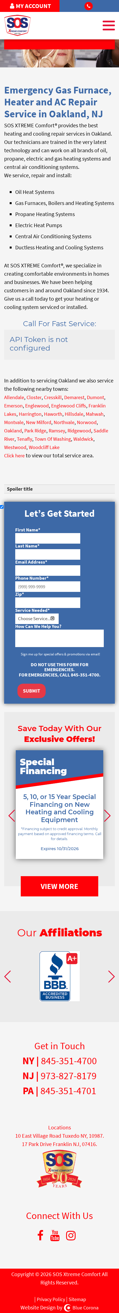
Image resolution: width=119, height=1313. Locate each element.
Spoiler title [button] (20, 489)
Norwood (87, 422)
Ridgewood (79, 430)
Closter (34, 397)
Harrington (30, 414)
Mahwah (95, 414)
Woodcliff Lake (44, 447)
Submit (31, 691)
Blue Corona (86, 1307)
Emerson (13, 405)
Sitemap (77, 1299)
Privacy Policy (51, 1299)
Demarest (74, 397)
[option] (59, 813)
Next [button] (106, 815)
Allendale (14, 397)
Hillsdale (74, 414)
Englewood (37, 405)
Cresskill (53, 397)
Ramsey (57, 430)
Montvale (14, 422)
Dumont (95, 397)
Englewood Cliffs (68, 405)
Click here (14, 455)
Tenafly (24, 439)
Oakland (13, 430)
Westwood (15, 447)
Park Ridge (35, 430)
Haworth (53, 414)
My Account (33, 6)
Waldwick (83, 439)
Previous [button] (12, 815)
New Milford (38, 422)
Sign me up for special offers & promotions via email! (60, 654)
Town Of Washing (53, 439)
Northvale (64, 422)
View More (59, 886)
